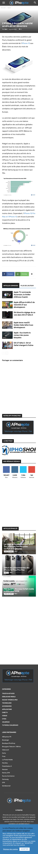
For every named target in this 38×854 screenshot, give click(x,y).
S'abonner (32, 467)
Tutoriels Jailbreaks (10, 725)
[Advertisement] (19, 504)
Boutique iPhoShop (8, 743)
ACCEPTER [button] (24, 849)
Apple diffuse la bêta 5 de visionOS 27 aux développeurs (24, 304)
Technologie (7, 703)
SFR (3, 782)
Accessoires (7, 706)
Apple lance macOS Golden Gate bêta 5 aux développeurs (23, 324)
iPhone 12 (26, 43)
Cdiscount (5, 750)
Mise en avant (9, 551)
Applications (7, 709)
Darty (4, 753)
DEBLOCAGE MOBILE (9, 696)
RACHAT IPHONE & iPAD (10, 700)
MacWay (5, 763)
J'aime (6, 467)
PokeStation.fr (7, 766)
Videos (4, 715)
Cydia (4, 719)
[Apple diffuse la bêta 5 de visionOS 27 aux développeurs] (7, 304)
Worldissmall (6, 786)
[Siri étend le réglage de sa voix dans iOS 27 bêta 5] (7, 315)
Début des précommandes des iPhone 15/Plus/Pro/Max (16, 569)
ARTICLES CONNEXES (10, 286)
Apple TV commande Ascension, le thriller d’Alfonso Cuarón (22, 294)
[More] (32, 274)
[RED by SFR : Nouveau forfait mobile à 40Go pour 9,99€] (19, 586)
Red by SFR (6, 773)
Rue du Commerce (8, 776)
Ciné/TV (5, 712)
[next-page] (6, 353)
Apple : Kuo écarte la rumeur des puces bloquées (22, 335)
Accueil (3, 7)
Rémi (6, 29)
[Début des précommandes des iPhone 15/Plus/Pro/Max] (19, 564)
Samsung (5, 779)
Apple (9, 7)
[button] (3, 3)
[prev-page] (3, 353)
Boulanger (5, 740)
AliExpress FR (6, 737)
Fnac (3, 756)
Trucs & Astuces (8, 693)
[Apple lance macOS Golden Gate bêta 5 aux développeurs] (7, 325)
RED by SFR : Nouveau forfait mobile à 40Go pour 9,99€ (19, 590)
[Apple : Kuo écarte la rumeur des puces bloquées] (7, 335)
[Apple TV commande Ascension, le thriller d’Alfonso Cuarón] (7, 294)
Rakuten (5, 769)
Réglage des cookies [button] (10, 849)
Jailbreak (6, 722)
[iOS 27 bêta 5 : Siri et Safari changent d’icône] (7, 345)
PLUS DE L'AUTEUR (27, 286)
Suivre (15, 467)
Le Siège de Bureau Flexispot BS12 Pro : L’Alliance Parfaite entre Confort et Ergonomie (18, 546)
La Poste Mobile (7, 760)
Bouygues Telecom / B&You (11, 746)
